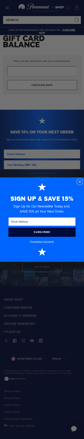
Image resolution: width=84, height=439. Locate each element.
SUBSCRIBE (42, 232)
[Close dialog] (80, 181)
